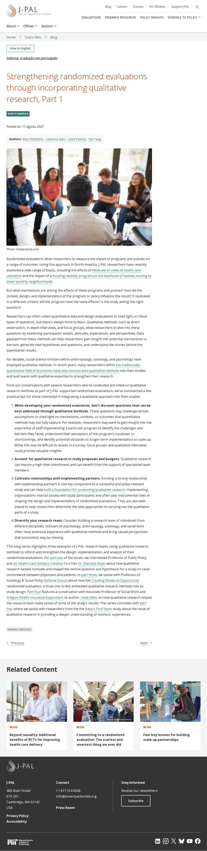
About (11, 26)
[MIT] (20, 842)
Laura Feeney (77, 139)
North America (18, 113)
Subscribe (136, 801)
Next (144, 643)
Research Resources (120, 17)
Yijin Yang (94, 139)
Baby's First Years (98, 609)
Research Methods (19, 629)
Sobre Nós (33, 37)
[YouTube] (189, 841)
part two (56, 558)
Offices (28, 26)
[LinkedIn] (158, 841)
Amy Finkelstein (32, 139)
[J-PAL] (28, 11)
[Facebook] (198, 841)
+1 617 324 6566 (68, 790)
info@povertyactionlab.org (76, 796)
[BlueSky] (181, 841)
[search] (197, 6)
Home (11, 37)
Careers (122, 7)
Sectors (47, 26)
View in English (20, 48)
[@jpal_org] (166, 841)
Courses (138, 7)
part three (89, 575)
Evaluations (91, 17)
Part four (34, 592)
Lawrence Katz (55, 139)
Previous (17, 643)
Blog (108, 7)
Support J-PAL (180, 7)
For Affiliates (157, 7)
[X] (173, 841)
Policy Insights (152, 17)
